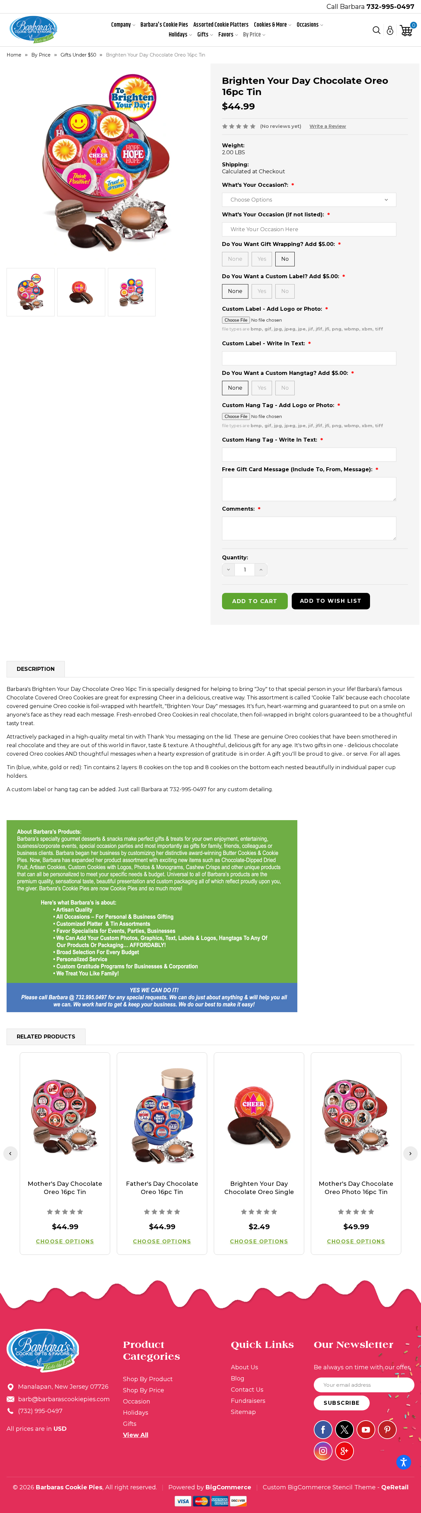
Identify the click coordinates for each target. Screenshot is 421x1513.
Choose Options (65, 1241)
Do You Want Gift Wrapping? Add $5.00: (279, 244)
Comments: (239, 509)
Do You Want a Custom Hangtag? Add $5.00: (286, 373)
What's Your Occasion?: (256, 185)
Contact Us (247, 1389)
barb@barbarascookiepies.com (64, 1399)
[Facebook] (323, 1429)
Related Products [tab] (46, 1037)
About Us (244, 1367)
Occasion (136, 1401)
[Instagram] (323, 1451)
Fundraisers (248, 1400)
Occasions (308, 25)
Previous (10, 1153)
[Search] (377, 30)
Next (410, 1153)
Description (36, 669)
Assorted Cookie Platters (221, 25)
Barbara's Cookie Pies (164, 25)
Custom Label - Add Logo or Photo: (273, 309)
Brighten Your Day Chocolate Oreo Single (259, 1188)
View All (135, 1435)
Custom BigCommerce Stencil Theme (319, 1487)
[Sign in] (390, 30)
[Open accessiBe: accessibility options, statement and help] (403, 1462)
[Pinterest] (387, 1429)
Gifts (203, 34)
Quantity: (235, 557)
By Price (252, 34)
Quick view (65, 1116)
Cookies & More (270, 25)
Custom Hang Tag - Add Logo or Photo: (279, 405)
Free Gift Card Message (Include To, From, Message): (298, 469)
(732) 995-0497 (40, 1411)
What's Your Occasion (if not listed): (274, 214)
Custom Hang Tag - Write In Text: (270, 440)
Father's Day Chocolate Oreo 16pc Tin (162, 1188)
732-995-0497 (390, 7)
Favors (226, 34)
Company (121, 25)
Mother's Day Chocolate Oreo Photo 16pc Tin (356, 1188)
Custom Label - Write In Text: (264, 343)
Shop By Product (148, 1379)
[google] (344, 1451)
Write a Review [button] (328, 126)
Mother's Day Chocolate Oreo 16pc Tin (65, 1188)
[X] (344, 1429)
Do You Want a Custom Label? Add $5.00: (281, 276)
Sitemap (243, 1412)
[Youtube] (366, 1429)
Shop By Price (143, 1390)
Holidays (178, 34)
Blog (237, 1378)
